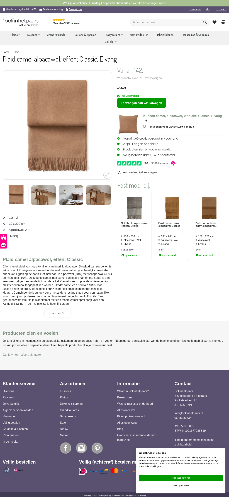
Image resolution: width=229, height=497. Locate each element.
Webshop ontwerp (138, 495)
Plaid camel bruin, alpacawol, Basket (169, 224)
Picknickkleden (165, 34)
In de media (10, 441)
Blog (208, 9)
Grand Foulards (56, 34)
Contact (221, 9)
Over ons (195, 9)
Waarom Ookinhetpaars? (133, 391)
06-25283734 (182, 417)
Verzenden (9, 416)
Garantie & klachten (15, 428)
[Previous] (14, 125)
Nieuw (64, 428)
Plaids (14, 34)
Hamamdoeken (139, 34)
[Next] (100, 125)
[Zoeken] (205, 22)
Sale (63, 422)
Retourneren (11, 435)
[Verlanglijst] (214, 22)
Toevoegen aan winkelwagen (141, 102)
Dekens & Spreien (85, 34)
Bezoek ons (75, 9)
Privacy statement (112, 495)
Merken (64, 435)
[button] (106, 175)
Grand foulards (69, 410)
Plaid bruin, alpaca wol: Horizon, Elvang (134, 224)
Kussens (32, 34)
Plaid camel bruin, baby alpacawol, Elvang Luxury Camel (208, 224)
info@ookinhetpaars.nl (188, 413)
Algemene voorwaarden (18, 410)
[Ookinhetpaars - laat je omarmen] (20, 20)
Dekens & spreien (71, 403)
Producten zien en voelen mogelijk (147, 149)
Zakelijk (109, 41)
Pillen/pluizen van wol (131, 416)
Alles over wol (126, 410)
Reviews (8, 397)
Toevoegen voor (170, 126)
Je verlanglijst (11, 403)
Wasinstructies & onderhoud (135, 403)
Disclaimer (125, 495)
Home (6, 52)
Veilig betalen (11, 422)
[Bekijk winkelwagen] (223, 22)
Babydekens (113, 34)
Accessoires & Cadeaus (195, 34)
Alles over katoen (128, 422)
